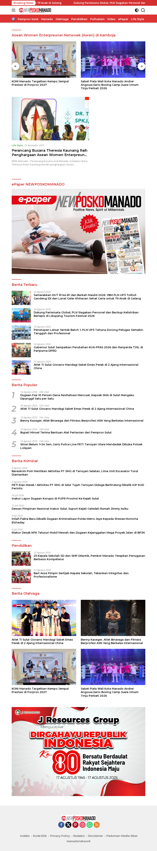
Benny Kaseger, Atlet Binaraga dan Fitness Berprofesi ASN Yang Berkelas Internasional (81, 420)
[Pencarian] (143, 10)
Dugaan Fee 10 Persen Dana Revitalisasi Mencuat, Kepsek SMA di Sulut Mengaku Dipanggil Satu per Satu (77, 396)
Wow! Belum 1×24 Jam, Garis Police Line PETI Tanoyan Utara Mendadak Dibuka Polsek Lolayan (81, 446)
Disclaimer (95, 836)
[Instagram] (82, 825)
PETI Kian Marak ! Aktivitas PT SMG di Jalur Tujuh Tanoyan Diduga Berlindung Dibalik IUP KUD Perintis (78, 486)
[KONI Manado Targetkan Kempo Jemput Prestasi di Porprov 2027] (44, 59)
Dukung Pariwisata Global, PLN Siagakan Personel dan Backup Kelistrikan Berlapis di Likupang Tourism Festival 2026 (86, 314)
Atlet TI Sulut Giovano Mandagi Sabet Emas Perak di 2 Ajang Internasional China (86, 366)
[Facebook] (61, 825)
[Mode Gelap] (137, 10)
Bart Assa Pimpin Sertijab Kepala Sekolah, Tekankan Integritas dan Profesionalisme (81, 574)
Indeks (25, 836)
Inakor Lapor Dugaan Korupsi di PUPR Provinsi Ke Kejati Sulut (55, 498)
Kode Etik (40, 836)
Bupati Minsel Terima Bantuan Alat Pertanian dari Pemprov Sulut (66, 432)
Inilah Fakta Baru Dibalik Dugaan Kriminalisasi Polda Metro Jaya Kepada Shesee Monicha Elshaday (75, 520)
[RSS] (97, 825)
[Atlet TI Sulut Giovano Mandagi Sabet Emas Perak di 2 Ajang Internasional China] (21, 367)
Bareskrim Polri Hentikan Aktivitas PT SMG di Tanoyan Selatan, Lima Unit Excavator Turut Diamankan (75, 472)
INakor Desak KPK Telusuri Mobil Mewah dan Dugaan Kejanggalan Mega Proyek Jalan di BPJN (78, 532)
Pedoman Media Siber (122, 836)
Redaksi (79, 836)
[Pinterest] (75, 825)
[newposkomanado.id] (34, 10)
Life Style (17, 145)
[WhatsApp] (90, 825)
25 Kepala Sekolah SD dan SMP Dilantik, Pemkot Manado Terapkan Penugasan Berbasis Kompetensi (89, 557)
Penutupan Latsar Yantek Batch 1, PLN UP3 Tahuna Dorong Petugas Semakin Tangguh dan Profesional (88, 331)
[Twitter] (68, 825)
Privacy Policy (60, 836)
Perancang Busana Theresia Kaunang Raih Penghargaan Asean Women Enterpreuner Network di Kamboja (50, 155)
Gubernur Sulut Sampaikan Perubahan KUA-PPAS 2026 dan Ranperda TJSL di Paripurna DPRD (88, 349)
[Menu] (14, 10)
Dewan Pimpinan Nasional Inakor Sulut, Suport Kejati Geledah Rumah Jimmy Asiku (70, 508)
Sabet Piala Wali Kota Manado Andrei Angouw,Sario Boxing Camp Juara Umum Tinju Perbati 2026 (109, 85)
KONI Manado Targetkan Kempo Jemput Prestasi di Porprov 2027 (40, 83)
